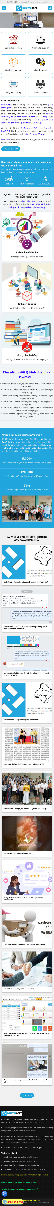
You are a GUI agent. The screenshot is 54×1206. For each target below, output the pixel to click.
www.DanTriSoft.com (17, 1161)
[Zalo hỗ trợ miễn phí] (4, 1193)
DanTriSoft (45, 1203)
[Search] (50, 8)
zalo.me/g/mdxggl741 (32, 1165)
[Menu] (4, 8)
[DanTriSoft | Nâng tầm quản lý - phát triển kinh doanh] (27, 8)
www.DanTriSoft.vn (33, 1161)
